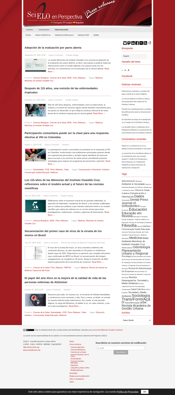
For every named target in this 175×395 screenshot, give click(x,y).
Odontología (141, 247)
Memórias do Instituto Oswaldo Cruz (39, 81)
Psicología (126, 256)
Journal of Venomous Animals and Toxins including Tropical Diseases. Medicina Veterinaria (135, 235)
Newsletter (83, 35)
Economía (125, 210)
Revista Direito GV (141, 271)
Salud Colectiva (138, 289)
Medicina (99, 78)
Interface (65, 145)
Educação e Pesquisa (140, 216)
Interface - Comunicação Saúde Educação (41, 315)
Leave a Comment (56, 55)
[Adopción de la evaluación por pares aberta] (35, 71)
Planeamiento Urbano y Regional (135, 252)
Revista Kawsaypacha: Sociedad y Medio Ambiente (135, 280)
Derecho (143, 206)
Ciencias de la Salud (58, 78)
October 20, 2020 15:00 (34, 290)
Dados (139, 196)
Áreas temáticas (43, 35)
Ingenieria (74, 365)
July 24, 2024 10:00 (32, 196)
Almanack (138, 181)
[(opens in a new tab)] (35, 160)
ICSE (47, 170)
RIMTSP (67, 268)
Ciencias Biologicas (41, 78)
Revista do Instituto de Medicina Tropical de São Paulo (83, 243)
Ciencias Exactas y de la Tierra (80, 355)
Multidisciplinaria (127, 248)
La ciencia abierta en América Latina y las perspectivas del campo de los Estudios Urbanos (136, 101)
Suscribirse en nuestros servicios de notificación (121, 343)
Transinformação (131, 303)
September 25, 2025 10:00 (35, 55)
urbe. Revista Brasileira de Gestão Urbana (136, 305)
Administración (128, 181)
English (69, 22)
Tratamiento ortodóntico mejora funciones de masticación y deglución (134, 165)
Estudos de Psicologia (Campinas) (140, 222)
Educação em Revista (132, 214)
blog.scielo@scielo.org (31, 350)
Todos (28, 35)
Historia (139, 226)
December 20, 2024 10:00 (35, 100)
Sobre (96, 35)
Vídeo (66, 170)
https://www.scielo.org (31, 347)
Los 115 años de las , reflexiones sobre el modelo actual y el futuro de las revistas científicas (64, 184)
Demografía (125, 200)
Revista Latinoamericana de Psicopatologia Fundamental (133, 286)
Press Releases (79, 78)
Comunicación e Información (90, 170)
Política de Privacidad (127, 392)
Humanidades (38, 170)
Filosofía (129, 225)
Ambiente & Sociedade (133, 184)
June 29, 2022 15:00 (33, 243)
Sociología (141, 295)
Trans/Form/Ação (136, 300)
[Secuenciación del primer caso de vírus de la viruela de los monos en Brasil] (35, 258)
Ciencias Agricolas (77, 347)
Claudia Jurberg (72, 55)
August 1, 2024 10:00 (33, 145)
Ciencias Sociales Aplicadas (77, 362)
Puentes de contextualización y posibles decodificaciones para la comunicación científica (136, 112)
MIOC (69, 78)
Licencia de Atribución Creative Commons (107, 330)
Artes (132, 190)
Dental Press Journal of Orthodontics (135, 203)
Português (58, 22)
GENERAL (29, 30)
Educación (100, 312)
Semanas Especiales (64, 35)
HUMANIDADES (44, 30)
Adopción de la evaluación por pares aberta (53, 47)
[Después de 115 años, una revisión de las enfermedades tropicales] (35, 116)
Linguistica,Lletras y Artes (80, 368)
